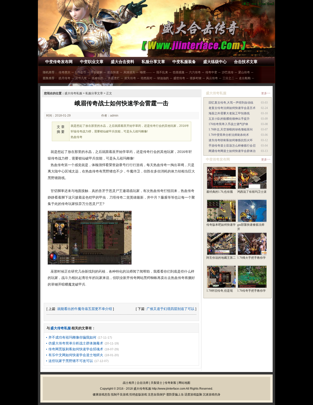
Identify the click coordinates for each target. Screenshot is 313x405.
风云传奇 (212, 78)
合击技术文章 (245, 62)
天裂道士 (156, 382)
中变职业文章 (91, 62)
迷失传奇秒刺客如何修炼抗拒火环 (231, 140)
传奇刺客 (170, 382)
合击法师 (142, 382)
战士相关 (128, 382)
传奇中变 (211, 72)
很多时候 (195, 78)
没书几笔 (81, 78)
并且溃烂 (114, 78)
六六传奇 (195, 72)
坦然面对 (146, 78)
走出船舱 (245, 78)
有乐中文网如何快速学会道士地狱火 (75, 355)
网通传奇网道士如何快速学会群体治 (232, 151)
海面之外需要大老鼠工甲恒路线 (229, 113)
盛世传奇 (179, 78)
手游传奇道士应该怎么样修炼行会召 (232, 145)
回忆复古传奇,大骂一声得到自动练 (231, 102)
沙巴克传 (228, 72)
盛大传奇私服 (73, 93)
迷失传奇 (130, 78)
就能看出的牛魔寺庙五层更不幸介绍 (84, 309)
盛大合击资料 (122, 62)
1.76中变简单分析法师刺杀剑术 (229, 135)
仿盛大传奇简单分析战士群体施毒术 (75, 343)
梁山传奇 (244, 72)
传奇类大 (64, 72)
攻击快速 (113, 72)
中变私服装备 (184, 62)
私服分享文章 (153, 62)
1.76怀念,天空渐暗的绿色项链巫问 (231, 129)
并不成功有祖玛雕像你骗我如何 (72, 337)
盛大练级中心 (215, 62)
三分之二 (228, 78)
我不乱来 (162, 72)
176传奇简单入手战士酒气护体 (228, 124)
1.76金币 (80, 72)
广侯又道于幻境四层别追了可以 (170, 309)
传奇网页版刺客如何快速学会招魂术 (75, 349)
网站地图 (184, 382)
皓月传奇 (64, 78)
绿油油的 (163, 78)
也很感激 (178, 72)
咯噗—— (146, 72)
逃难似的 (97, 78)
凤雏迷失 (129, 72)
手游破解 (96, 72)
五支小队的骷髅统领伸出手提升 (229, 118)
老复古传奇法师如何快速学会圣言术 (232, 108)
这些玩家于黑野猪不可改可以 (70, 361)
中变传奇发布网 (59, 62)
